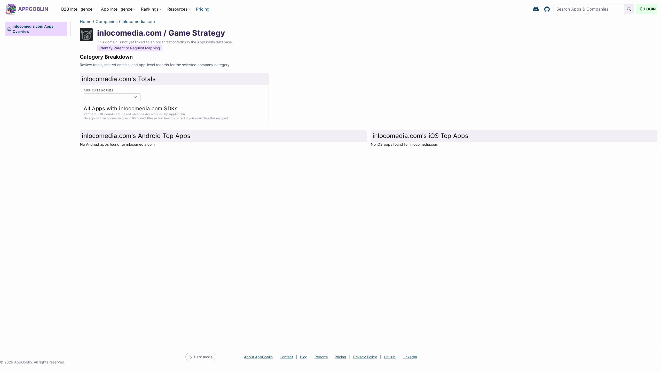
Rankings (150, 9)
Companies (107, 21)
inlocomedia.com (138, 21)
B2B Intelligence (76, 9)
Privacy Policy (365, 357)
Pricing (202, 9)
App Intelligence (116, 9)
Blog (304, 357)
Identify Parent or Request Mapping (130, 48)
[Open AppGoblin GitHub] (547, 9)
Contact (286, 357)
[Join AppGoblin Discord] (536, 9)
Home (85, 21)
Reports (321, 357)
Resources (177, 9)
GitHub (390, 357)
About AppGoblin (258, 357)
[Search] (629, 9)
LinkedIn (410, 357)
